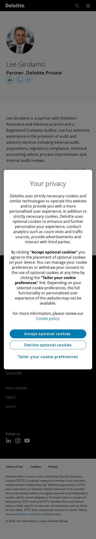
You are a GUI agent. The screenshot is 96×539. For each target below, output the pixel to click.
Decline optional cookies (48, 344)
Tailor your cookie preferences (48, 356)
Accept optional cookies (48, 333)
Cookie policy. (48, 318)
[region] (48, 269)
